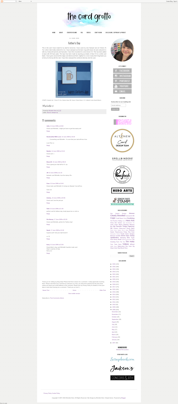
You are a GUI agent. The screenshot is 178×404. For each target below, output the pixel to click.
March (114, 334)
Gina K (124, 220)
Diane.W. (49, 162)
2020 (114, 279)
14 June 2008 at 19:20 (68, 136)
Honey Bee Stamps (116, 222)
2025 (114, 266)
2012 (114, 299)
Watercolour (121, 246)
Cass (48, 183)
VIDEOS (89, 32)
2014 (114, 294)
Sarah (48, 230)
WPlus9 (132, 244)
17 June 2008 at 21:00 (57, 230)
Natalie (49, 151)
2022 (114, 274)
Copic (113, 218)
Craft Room (119, 218)
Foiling (120, 221)
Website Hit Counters (122, 349)
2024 (114, 269)
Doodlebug (130, 218)
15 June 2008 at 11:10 (55, 172)
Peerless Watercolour (120, 228)
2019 (114, 281)
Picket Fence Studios (115, 230)
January (114, 339)
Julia (48, 126)
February (115, 337)
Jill (47, 172)
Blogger (123, 398)
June (113, 327)
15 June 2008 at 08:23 (59, 162)
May (113, 329)
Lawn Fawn (114, 224)
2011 (114, 302)
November (115, 314)
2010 (114, 304)
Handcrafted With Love (54, 136)
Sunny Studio (117, 239)
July (113, 324)
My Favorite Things (120, 226)
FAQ (82, 32)
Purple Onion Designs (128, 234)
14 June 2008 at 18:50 (56, 126)
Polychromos (119, 232)
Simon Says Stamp (128, 236)
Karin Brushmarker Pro (128, 222)
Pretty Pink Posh (129, 232)
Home (74, 290)
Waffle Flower (113, 246)
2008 (114, 309)
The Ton (122, 242)
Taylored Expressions (127, 239)
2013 (114, 297)
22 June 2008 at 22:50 (57, 244)
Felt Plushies (113, 221)
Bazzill (49, 112)
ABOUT (61, 32)
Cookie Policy (56, 393)
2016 (114, 289)
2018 (114, 284)
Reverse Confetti (115, 235)
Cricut (125, 218)
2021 (114, 276)
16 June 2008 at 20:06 (58, 198)
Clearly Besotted (117, 215)
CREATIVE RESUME (72, 32)
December (115, 311)
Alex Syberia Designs (118, 213)
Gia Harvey (50, 219)
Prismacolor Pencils (115, 233)
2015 (114, 292)
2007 (114, 343)
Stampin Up (54, 112)
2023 (114, 271)
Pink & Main (125, 230)
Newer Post (46, 290)
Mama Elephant (124, 224)
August (114, 322)
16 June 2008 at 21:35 (56, 208)
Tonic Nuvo (118, 244)
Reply (48, 131)
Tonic (111, 244)
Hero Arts (130, 220)
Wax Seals (128, 246)
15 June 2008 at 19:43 (57, 183)
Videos (126, 244)
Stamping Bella (125, 237)
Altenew (131, 213)
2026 (114, 264)
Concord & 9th (130, 215)
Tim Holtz (130, 241)
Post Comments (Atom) (57, 298)
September (115, 319)
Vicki (48, 208)
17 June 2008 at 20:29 (60, 219)
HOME (53, 32)
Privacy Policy (48, 393)
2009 (114, 307)
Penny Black (131, 228)
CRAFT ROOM (98, 32)
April (113, 332)
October (114, 317)
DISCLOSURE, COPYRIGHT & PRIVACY (116, 32)
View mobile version (74, 293)
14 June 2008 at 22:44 (58, 151)
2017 (114, 287)
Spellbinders (114, 237)
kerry (48, 244)
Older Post (103, 290)
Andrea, (49, 198)
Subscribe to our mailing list (121, 102)
